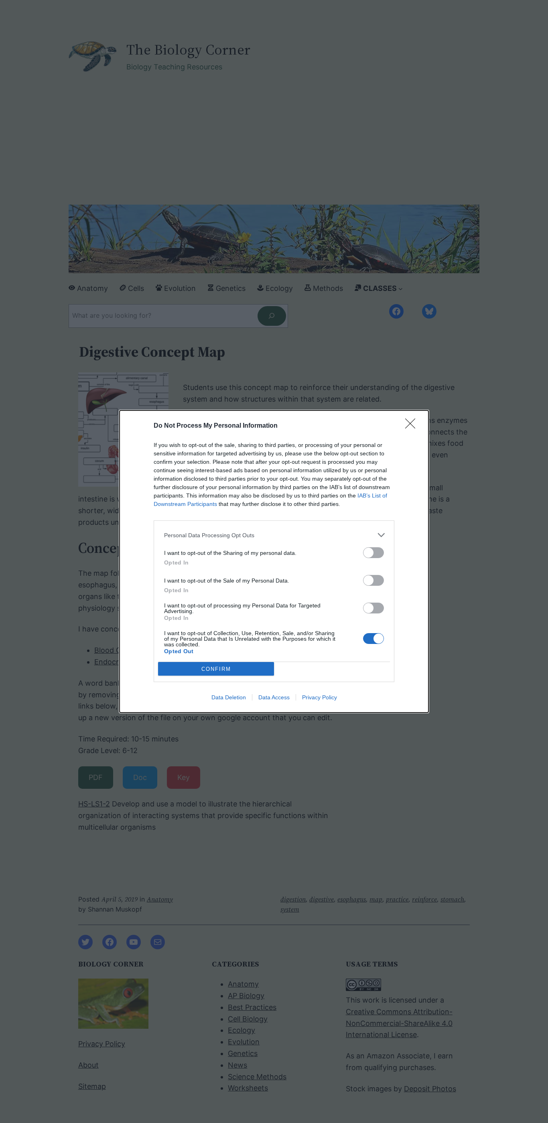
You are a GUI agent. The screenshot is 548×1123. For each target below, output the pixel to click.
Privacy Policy (319, 697)
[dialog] (274, 561)
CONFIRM (216, 669)
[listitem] (274, 535)
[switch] (373, 552)
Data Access (274, 697)
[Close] (412, 426)
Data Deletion (228, 697)
